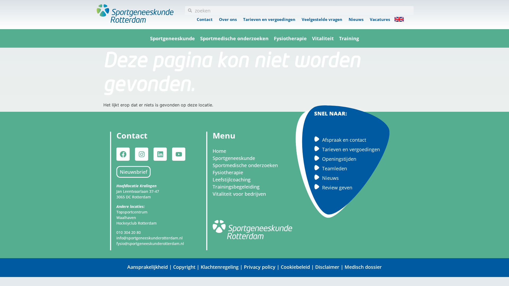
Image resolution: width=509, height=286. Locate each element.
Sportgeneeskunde (172, 38)
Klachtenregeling (220, 267)
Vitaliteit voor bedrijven (239, 194)
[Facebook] (123, 154)
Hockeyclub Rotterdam (136, 223)
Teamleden (334, 168)
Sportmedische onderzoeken (234, 38)
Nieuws (356, 19)
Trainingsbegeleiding (236, 187)
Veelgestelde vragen (322, 19)
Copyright (185, 267)
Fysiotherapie (290, 38)
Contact (205, 19)
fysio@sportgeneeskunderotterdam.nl (150, 243)
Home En (399, 19)
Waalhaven (126, 217)
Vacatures (380, 19)
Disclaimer (327, 267)
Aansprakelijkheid (147, 267)
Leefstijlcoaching (232, 179)
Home (219, 151)
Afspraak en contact (344, 140)
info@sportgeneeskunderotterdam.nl (149, 237)
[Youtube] (178, 154)
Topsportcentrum (131, 212)
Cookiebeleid (295, 267)
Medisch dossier (363, 267)
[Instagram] (141, 154)
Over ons (228, 19)
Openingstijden (339, 159)
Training (349, 38)
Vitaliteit (323, 38)
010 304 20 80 (128, 232)
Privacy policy (259, 267)
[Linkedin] (160, 154)
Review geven (337, 187)
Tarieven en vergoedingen (269, 19)
